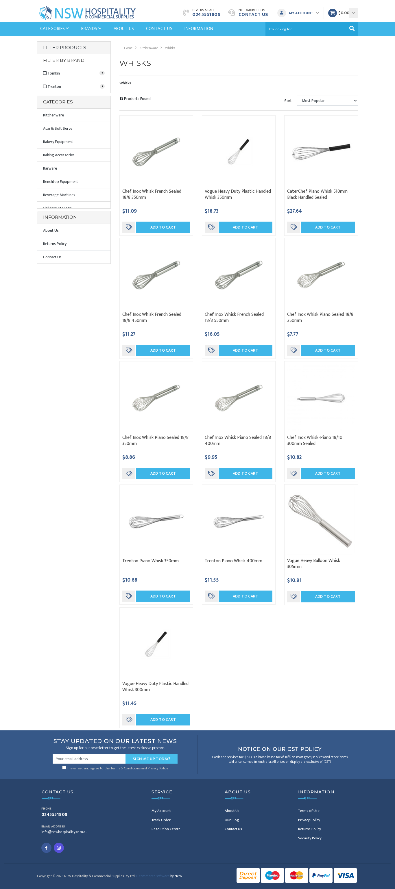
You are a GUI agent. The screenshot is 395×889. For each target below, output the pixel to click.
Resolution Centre (166, 829)
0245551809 (206, 14)
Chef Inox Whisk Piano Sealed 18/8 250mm (320, 317)
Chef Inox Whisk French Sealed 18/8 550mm (234, 317)
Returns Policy (55, 243)
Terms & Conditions (125, 768)
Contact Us (253, 14)
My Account (161, 811)
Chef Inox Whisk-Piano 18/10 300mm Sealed (314, 441)
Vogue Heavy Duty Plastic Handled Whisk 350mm (238, 194)
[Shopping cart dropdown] (353, 13)
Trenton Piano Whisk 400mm (233, 561)
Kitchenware (53, 115)
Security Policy (310, 838)
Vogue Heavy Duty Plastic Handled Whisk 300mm (155, 687)
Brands (89, 29)
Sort (288, 100)
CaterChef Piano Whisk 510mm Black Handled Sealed (317, 194)
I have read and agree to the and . (117, 768)
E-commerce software (159, 876)
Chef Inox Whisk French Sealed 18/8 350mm (151, 194)
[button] (300, 13)
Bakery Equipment (58, 141)
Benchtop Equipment (60, 181)
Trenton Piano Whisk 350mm (150, 561)
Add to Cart (163, 227)
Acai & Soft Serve (57, 128)
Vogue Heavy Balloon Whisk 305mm (313, 564)
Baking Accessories (59, 155)
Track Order (161, 820)
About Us (124, 29)
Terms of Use (309, 811)
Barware (50, 168)
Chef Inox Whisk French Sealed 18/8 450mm (151, 317)
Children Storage (57, 208)
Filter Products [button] (64, 47)
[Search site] (352, 29)
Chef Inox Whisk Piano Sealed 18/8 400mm (238, 441)
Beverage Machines (59, 195)
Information (198, 29)
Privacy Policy (158, 768)
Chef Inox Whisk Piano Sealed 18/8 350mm (155, 441)
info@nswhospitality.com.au (64, 832)
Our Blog (232, 820)
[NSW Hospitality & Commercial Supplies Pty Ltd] (87, 12)
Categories (53, 29)
